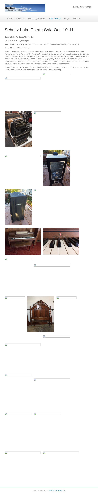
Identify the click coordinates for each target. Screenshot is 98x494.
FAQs (66, 18)
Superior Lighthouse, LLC (57, 490)
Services (77, 18)
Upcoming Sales (35, 18)
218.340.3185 (85, 7)
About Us (20, 18)
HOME (10, 18)
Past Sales (53, 18)
